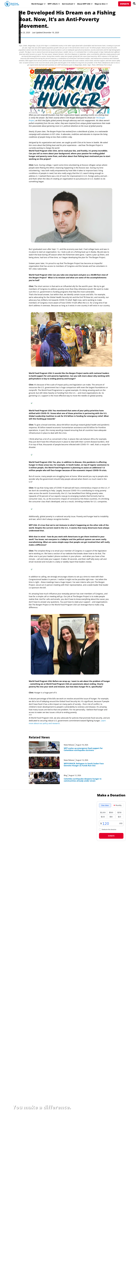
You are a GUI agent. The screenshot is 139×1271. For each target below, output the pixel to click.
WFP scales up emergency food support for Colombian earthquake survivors (83, 749)
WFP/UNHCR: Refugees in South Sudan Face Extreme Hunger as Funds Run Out (84, 764)
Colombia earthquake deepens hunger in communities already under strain (82, 780)
